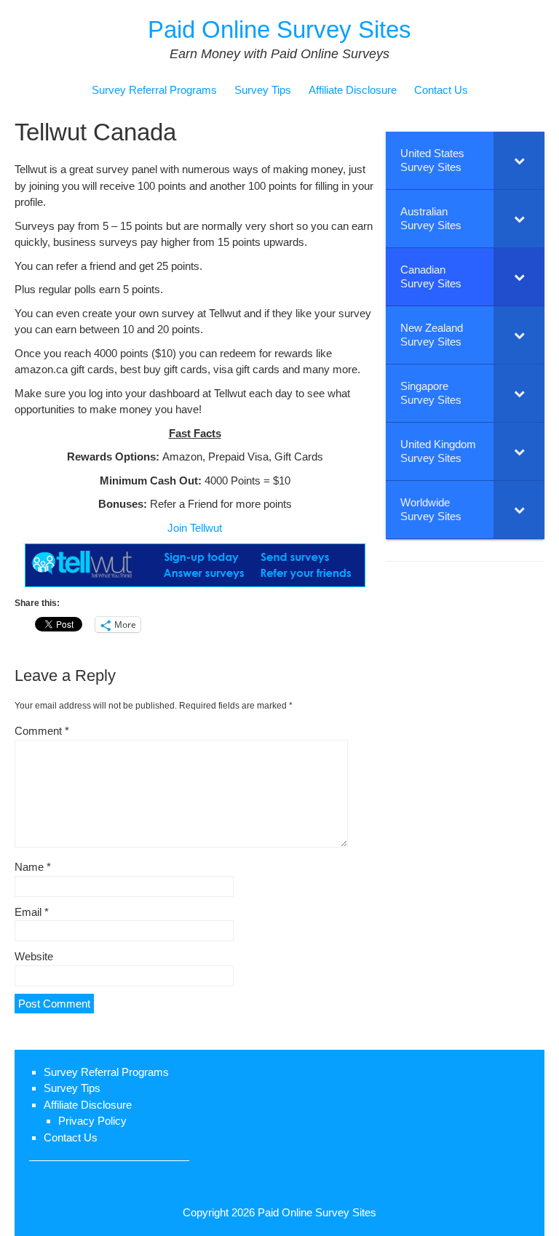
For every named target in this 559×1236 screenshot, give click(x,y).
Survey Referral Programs (154, 90)
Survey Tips (262, 90)
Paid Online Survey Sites (279, 29)
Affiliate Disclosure (353, 90)
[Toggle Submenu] (518, 160)
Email (32, 912)
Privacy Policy (92, 1121)
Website (34, 956)
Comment (42, 731)
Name (33, 867)
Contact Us (441, 90)
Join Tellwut (194, 528)
